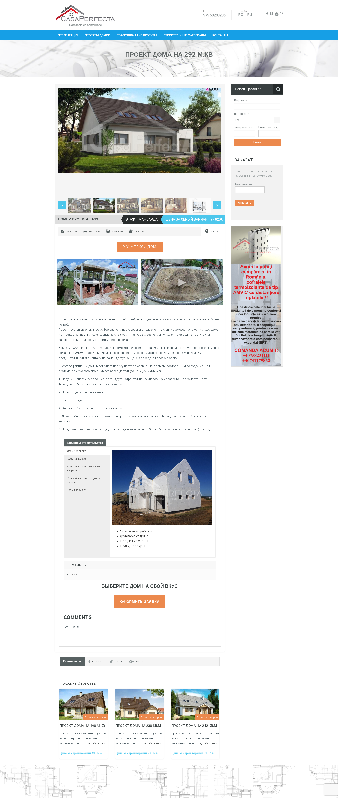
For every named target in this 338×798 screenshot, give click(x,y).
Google (139, 661)
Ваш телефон (243, 184)
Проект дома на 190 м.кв (82, 726)
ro (240, 15)
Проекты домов (97, 35)
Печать (213, 231)
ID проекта (240, 100)
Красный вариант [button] (78, 458)
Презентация (68, 35)
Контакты (220, 35)
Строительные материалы (185, 35)
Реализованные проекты (137, 35)
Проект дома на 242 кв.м (194, 726)
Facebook (97, 661)
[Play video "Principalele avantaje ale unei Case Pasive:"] (182, 282)
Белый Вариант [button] (76, 489)
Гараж (73, 574)
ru (249, 15)
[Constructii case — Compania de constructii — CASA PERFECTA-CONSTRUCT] (85, 13)
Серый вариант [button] (76, 450)
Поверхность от (244, 127)
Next (214, 142)
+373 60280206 (213, 15)
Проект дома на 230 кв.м (138, 726)
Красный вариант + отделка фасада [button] (84, 480)
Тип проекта (241, 113)
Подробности (94, 743)
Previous (65, 142)
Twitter (118, 661)
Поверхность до (268, 127)
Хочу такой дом (139, 247)
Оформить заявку (139, 601)
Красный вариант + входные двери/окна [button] (84, 468)
